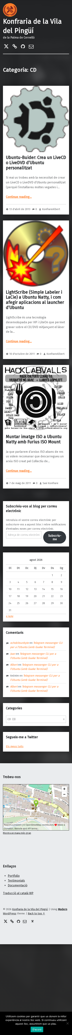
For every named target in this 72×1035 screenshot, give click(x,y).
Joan (12, 653)
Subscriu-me (54, 537)
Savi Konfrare (50, 483)
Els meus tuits (14, 746)
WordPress (9, 913)
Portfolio (14, 876)
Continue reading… (19, 197)
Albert (14, 664)
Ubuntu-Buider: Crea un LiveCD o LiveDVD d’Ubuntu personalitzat (36, 162)
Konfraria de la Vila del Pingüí (30, 909)
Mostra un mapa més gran (17, 833)
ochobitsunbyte (19, 642)
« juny (9, 616)
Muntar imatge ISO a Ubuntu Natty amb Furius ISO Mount (34, 439)
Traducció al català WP (18, 893)
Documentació (17, 885)
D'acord (37, 1029)
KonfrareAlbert (51, 209)
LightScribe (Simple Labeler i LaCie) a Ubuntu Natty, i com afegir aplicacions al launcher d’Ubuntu (35, 300)
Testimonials (16, 880)
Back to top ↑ (36, 913)
